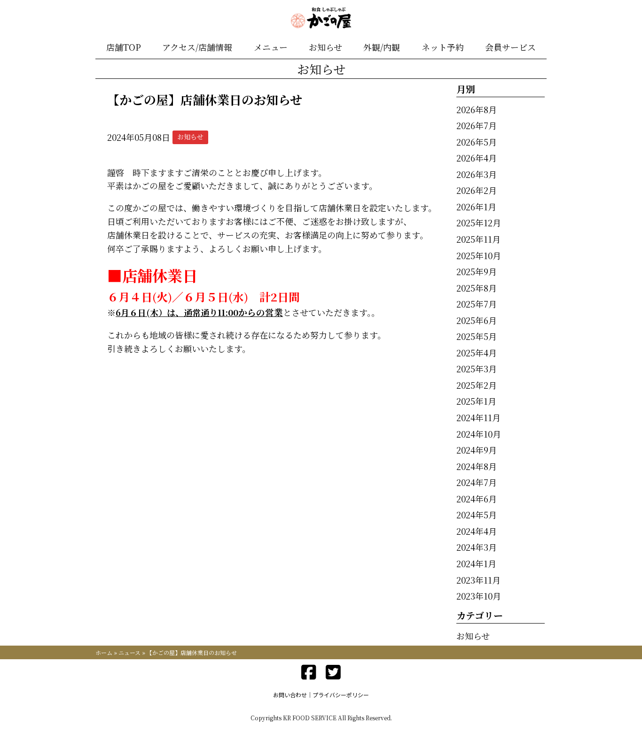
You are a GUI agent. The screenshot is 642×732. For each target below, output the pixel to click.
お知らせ (325, 47)
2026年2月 (476, 190)
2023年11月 (478, 580)
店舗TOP (123, 47)
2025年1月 (476, 401)
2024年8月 (476, 466)
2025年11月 (478, 239)
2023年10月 (478, 596)
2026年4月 (476, 158)
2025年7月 (476, 304)
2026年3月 (476, 174)
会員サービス (510, 47)
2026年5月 (476, 142)
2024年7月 (476, 482)
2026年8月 (476, 109)
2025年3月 (476, 368)
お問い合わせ (290, 695)
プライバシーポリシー (341, 695)
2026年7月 (476, 125)
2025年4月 (476, 353)
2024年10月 (478, 434)
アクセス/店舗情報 (197, 47)
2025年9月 (476, 271)
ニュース (129, 652)
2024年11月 (478, 417)
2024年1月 (476, 563)
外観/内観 (381, 47)
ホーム (103, 652)
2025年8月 (476, 288)
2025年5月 (476, 336)
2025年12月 (478, 222)
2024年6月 (476, 499)
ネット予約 (443, 47)
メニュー (271, 47)
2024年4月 (476, 531)
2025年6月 (476, 320)
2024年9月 (476, 450)
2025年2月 (476, 385)
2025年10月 (478, 255)
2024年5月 (476, 515)
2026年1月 (476, 206)
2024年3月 (476, 547)
